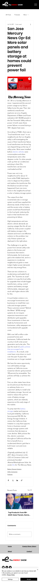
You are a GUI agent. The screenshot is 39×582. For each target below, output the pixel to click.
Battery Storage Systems (14, 469)
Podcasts (17, 15)
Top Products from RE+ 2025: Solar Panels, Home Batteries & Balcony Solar (18, 513)
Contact (29, 551)
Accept (29, 579)
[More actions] (30, 24)
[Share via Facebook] (8, 480)
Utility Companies (12, 472)
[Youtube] (3, 567)
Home (10, 546)
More (25, 15)
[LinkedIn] (6, 567)
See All (30, 490)
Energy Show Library (29, 546)
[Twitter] (10, 567)
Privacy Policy (11, 575)
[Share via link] (21, 480)
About (10, 551)
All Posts (8, 15)
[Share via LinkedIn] (17, 480)
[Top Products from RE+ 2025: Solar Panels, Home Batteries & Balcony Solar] (19, 501)
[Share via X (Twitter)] (13, 480)
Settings (10, 579)
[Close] (36, 571)
